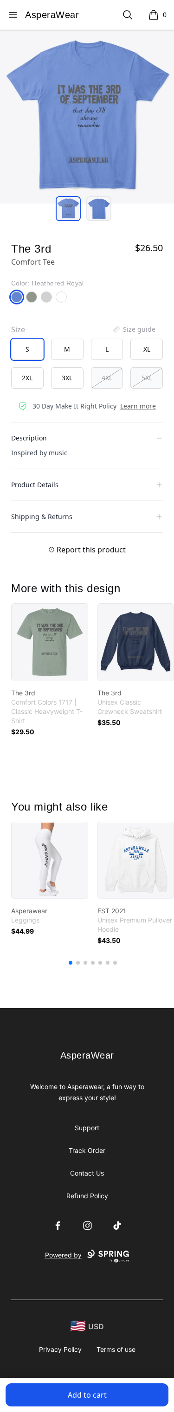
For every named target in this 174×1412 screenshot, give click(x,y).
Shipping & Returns (41, 516)
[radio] (27, 349)
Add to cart (87, 1395)
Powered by (63, 1255)
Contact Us (87, 1173)
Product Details (34, 484)
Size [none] (18, 329)
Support (87, 1128)
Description (29, 438)
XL (146, 349)
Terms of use (116, 1349)
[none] (133, 329)
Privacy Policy (60, 1349)
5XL (147, 377)
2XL (27, 377)
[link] (50, 642)
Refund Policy (87, 1196)
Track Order (87, 1150)
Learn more (138, 406)
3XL (67, 377)
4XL (107, 377)
